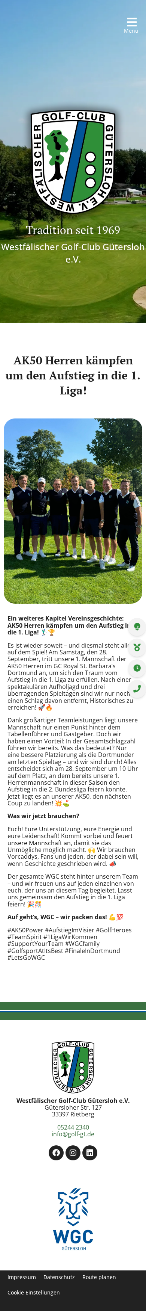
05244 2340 (73, 1127)
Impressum (21, 1277)
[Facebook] (56, 1152)
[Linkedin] (89, 1152)
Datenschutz (59, 1277)
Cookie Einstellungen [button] (33, 1293)
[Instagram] (73, 1152)
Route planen (99, 1277)
